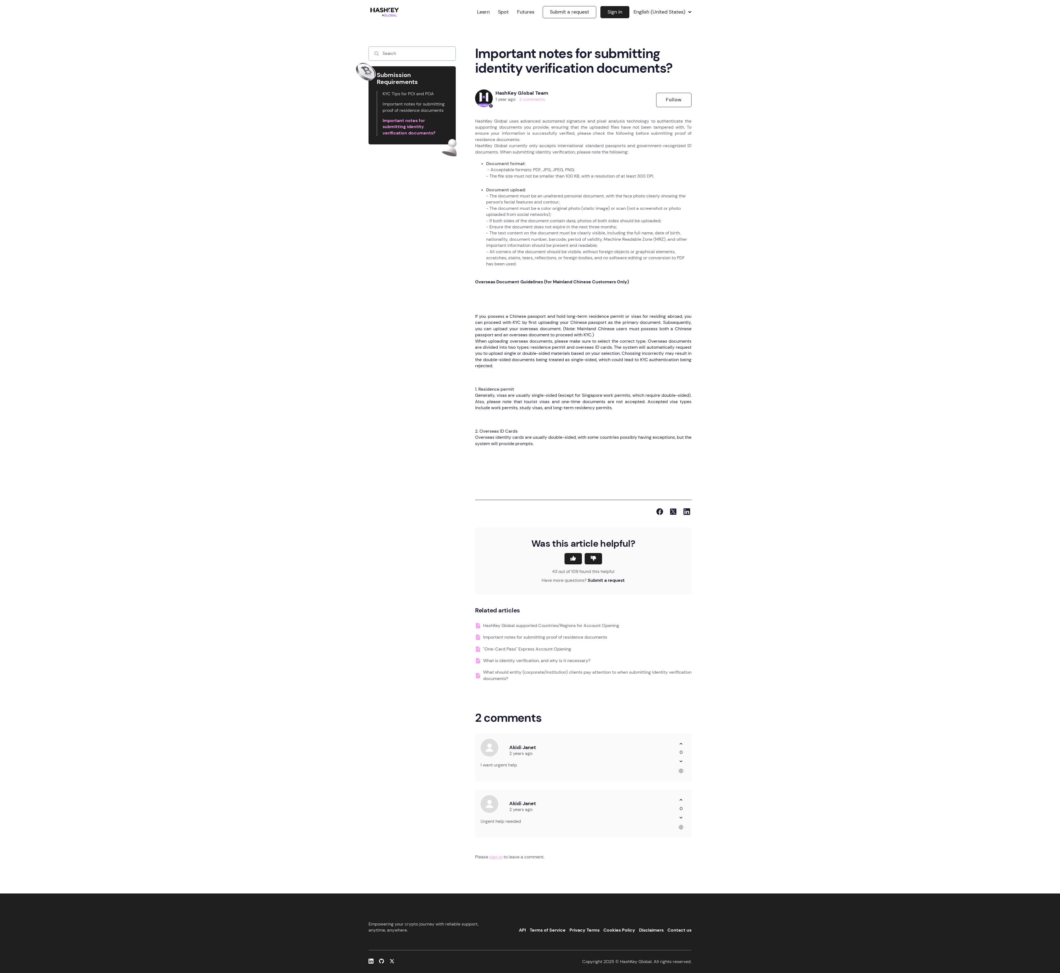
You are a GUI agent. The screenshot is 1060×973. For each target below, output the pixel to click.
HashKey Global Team (521, 93)
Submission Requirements (397, 78)
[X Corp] (673, 511)
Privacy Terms (584, 930)
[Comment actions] (681, 771)
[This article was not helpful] (593, 558)
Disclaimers (651, 930)
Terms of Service (548, 930)
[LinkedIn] (686, 511)
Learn (483, 12)
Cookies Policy (619, 930)
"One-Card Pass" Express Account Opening (527, 649)
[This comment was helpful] (681, 744)
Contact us (679, 930)
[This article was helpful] (573, 558)
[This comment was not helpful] (681, 761)
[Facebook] (659, 511)
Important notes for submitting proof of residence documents (414, 107)
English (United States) (659, 12)
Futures (525, 12)
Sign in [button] (615, 12)
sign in (495, 857)
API (522, 930)
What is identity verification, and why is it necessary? (536, 660)
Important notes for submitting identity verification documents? (409, 127)
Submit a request (569, 12)
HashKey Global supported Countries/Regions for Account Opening (551, 625)
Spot (503, 12)
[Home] (386, 12)
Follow (674, 99)
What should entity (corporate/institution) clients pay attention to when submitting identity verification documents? (587, 675)
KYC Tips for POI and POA (408, 94)
